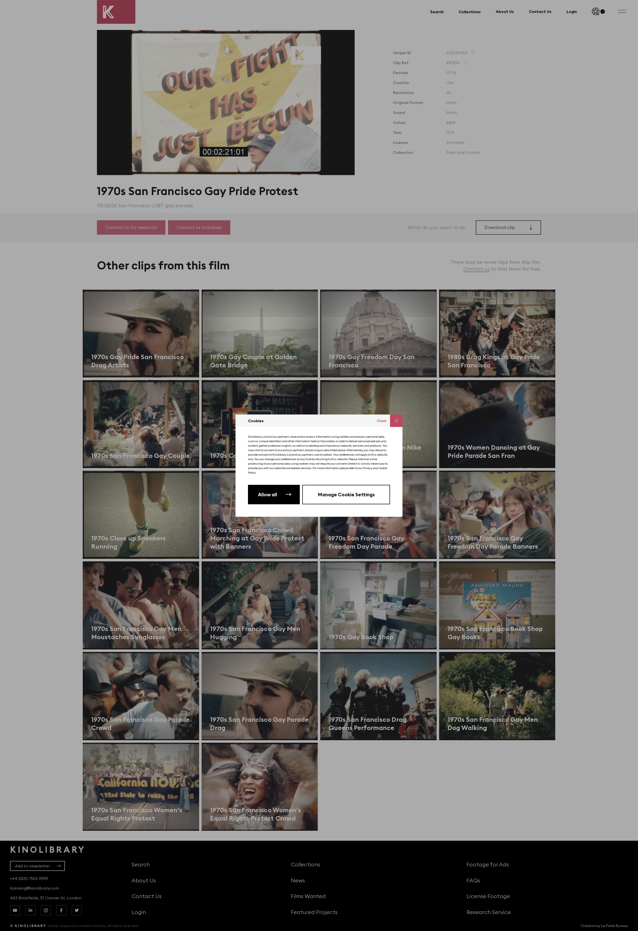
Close (381, 421)
